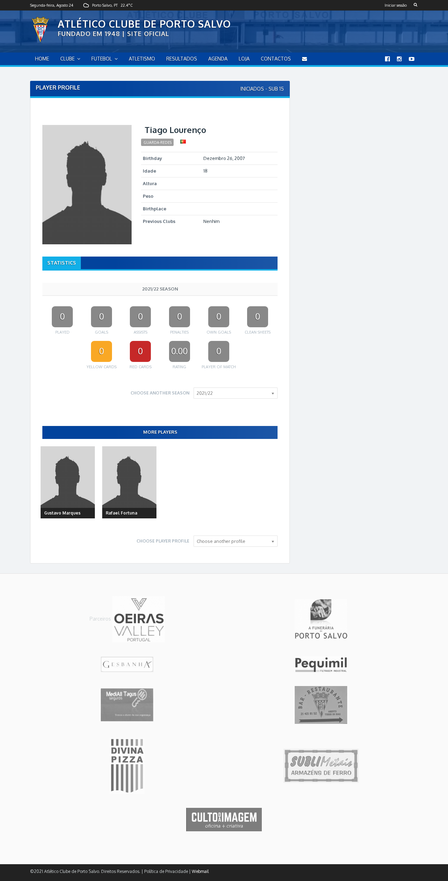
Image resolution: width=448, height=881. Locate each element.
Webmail (200, 871)
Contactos (276, 59)
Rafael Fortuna (121, 513)
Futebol (101, 59)
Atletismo (142, 59)
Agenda (217, 59)
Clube (67, 59)
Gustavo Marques (62, 513)
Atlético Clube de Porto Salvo (144, 24)
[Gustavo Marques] (68, 482)
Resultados (181, 59)
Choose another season (160, 393)
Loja (244, 59)
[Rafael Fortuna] (129, 482)
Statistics (61, 263)
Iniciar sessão (396, 5)
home (42, 59)
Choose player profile (162, 541)
